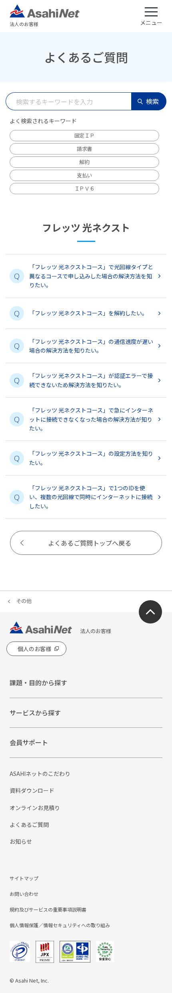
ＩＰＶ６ (84, 188)
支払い (84, 175)
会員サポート (29, 742)
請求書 (84, 148)
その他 (24, 601)
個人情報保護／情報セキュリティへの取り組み (60, 925)
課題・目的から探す (38, 682)
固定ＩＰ (84, 135)
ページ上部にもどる (150, 612)
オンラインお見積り (35, 808)
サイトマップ (24, 878)
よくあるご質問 (29, 824)
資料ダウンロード (32, 790)
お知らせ (21, 841)
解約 (84, 162)
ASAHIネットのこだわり (40, 774)
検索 (152, 101)
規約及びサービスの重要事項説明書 (48, 909)
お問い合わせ (24, 893)
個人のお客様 (34, 649)
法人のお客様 (24, 23)
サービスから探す (35, 712)
